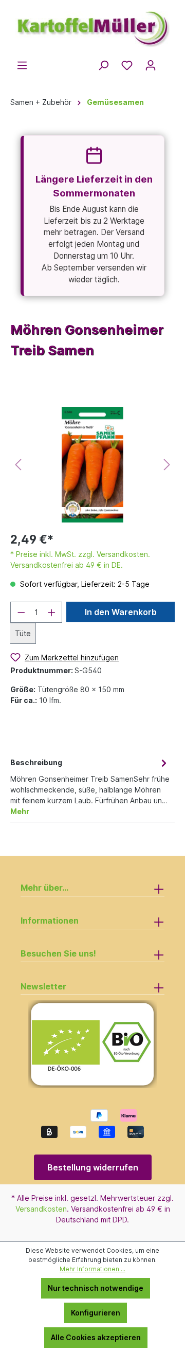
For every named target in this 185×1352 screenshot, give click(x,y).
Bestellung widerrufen (92, 1167)
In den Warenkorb (121, 612)
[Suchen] (103, 65)
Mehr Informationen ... (92, 1269)
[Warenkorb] (168, 62)
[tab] (90, 786)
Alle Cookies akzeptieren (96, 1337)
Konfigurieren (95, 1312)
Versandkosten (41, 1208)
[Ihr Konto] (150, 65)
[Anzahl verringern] (21, 612)
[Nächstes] (167, 464)
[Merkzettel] (127, 65)
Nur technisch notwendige (95, 1288)
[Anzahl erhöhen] (52, 612)
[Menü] (22, 65)
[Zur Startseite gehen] (92, 24)
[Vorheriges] (18, 464)
